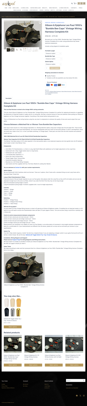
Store (9, 7)
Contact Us (71, 10)
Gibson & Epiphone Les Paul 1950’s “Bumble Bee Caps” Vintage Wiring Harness (11, 357)
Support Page (16, 239)
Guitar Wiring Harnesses (77, 91)
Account (65, 10)
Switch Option (49, 61)
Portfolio (47, 10)
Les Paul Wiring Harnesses (52, 92)
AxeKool (49, 94)
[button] (40, 22)
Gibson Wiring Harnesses (54, 22)
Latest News (59, 10)
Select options (13, 327)
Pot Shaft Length (50, 50)
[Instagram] (84, 3)
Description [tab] (9, 98)
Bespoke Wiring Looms (36, 7)
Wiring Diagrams (17, 10)
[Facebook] (79, 3)
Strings (80, 7)
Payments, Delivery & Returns (8, 387)
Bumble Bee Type (50, 56)
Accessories (25, 10)
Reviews (41, 10)
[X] (81, 3)
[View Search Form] (72, 3)
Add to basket (55, 68)
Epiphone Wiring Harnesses (55, 91)
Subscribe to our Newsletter (72, 387)
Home (6, 7)
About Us (53, 10)
